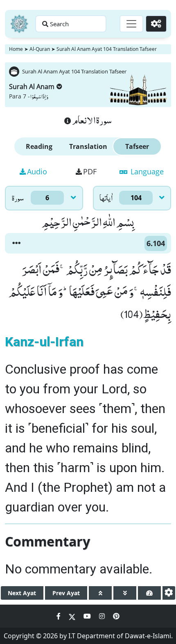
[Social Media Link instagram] (102, 616)
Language (146, 171)
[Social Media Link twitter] (73, 616)
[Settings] (156, 23)
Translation (88, 146)
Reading (39, 146)
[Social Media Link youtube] (88, 616)
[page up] (100, 593)
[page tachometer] (149, 593)
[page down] (125, 593)
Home (16, 49)
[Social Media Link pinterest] (116, 616)
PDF (90, 171)
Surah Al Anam (31, 86)
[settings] (169, 593)
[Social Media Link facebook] (59, 616)
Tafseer (137, 146)
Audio (37, 171)
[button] (16, 243)
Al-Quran (39, 49)
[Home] (19, 24)
